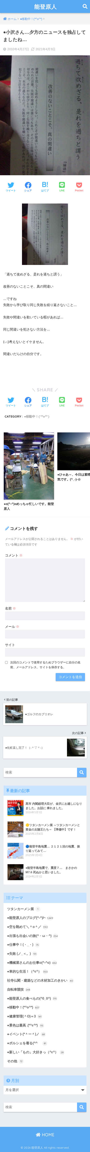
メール (12, 626)
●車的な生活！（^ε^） (27, 971)
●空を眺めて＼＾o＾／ (27, 927)
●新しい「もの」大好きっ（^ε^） (35, 1052)
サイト (10, 645)
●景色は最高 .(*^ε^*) (25, 1025)
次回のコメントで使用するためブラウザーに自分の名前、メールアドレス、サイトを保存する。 (45, 665)
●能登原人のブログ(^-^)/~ (30, 918)
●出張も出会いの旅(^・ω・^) (32, 936)
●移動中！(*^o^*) (36, 416)
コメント (14, 555)
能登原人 (45, 6)
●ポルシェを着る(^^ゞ (26, 1043)
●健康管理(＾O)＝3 (24, 1016)
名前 (10, 608)
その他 (14, 1061)
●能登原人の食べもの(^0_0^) (32, 998)
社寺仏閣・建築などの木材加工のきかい (40, 980)
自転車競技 (18, 989)
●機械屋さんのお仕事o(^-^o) (32, 962)
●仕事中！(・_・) (23, 944)
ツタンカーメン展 (22, 909)
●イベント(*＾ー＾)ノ (26, 1034)
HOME (47, 1134)
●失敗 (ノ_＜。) (21, 953)
